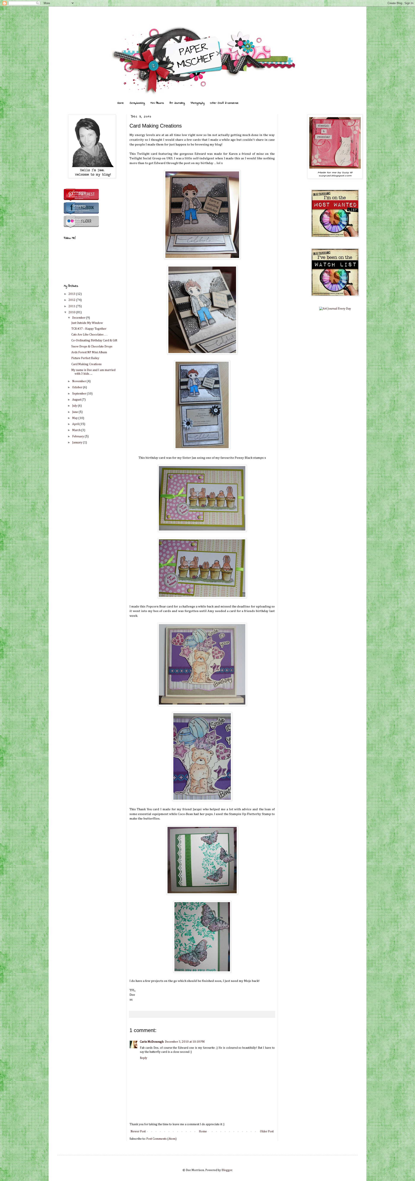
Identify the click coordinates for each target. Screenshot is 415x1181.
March (76, 430)
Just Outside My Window (87, 322)
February (78, 436)
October (77, 387)
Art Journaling (177, 103)
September (79, 393)
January (77, 442)
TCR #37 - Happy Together (88, 328)
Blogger (227, 1170)
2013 (72, 294)
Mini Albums (157, 103)
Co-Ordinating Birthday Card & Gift (94, 340)
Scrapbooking (137, 103)
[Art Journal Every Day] (335, 308)
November (79, 381)
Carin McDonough (152, 1041)
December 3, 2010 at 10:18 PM (185, 1041)
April (76, 424)
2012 (72, 300)
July (75, 405)
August (77, 399)
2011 (72, 306)
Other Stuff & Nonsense (224, 103)
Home (120, 103)
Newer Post (138, 1131)
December (79, 317)
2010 (72, 312)
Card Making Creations (86, 364)
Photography (197, 103)
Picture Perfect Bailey (85, 358)
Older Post (267, 1131)
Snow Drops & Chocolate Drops (91, 346)
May (75, 418)
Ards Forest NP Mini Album (89, 352)
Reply (143, 1058)
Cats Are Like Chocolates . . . (89, 334)
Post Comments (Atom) (161, 1138)
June (75, 412)
